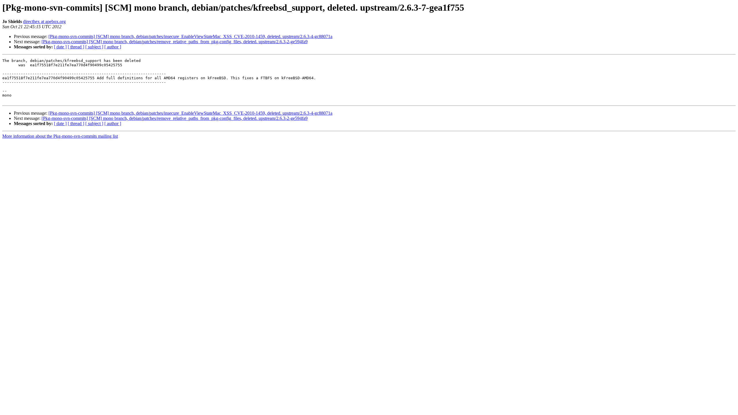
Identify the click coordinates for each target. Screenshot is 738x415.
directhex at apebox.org (44, 21)
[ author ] (112, 46)
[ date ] (60, 46)
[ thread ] (76, 46)
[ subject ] (94, 46)
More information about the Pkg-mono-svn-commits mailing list (60, 136)
